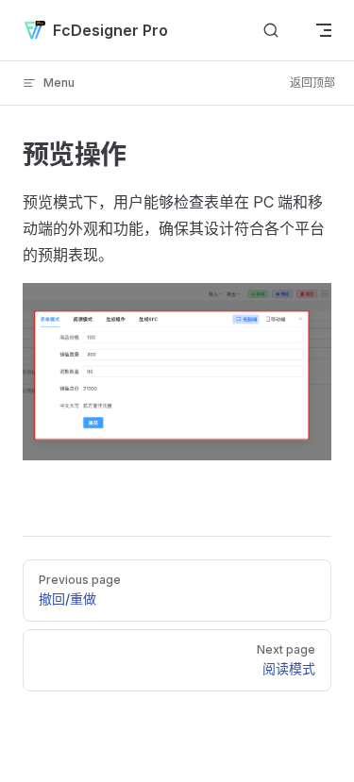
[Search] (271, 31)
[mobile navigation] (323, 30)
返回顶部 (312, 82)
